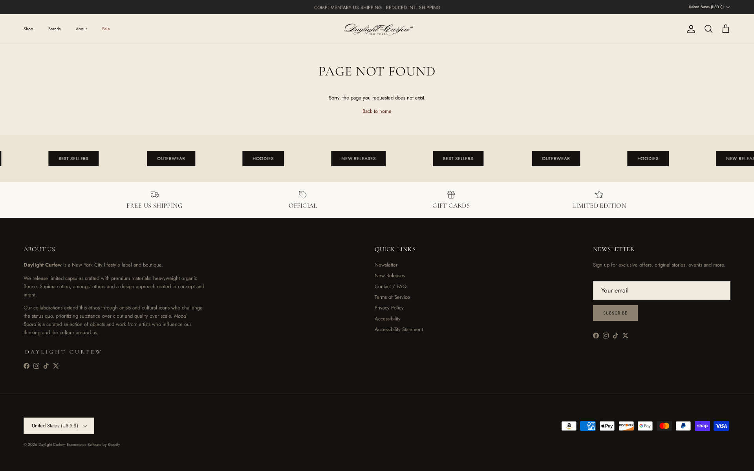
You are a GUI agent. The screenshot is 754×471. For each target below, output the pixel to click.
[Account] (689, 29)
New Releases (390, 275)
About (81, 29)
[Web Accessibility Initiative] (3, 462)
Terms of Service (392, 297)
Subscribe (615, 313)
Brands (54, 29)
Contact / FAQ (390, 286)
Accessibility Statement (399, 329)
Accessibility (388, 318)
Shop (28, 29)
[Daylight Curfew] (377, 29)
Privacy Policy (389, 307)
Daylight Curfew (51, 444)
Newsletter (386, 265)
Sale (106, 29)
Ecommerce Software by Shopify (93, 444)
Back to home (377, 111)
